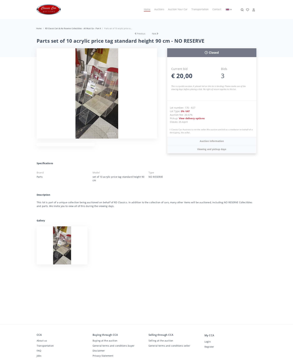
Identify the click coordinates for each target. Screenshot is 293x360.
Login (207, 341)
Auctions (159, 9)
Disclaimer (99, 350)
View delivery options (192, 118)
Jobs (39, 355)
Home (147, 9)
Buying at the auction (105, 340)
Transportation (200, 9)
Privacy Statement (103, 355)
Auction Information (212, 141)
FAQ (39, 350)
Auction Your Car (178, 9)
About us (42, 340)
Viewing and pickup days (211, 149)
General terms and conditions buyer (114, 345)
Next (154, 33)
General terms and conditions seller (169, 345)
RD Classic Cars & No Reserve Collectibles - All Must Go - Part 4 (73, 28)
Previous (141, 33)
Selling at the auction (161, 340)
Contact (216, 9)
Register (209, 346)
